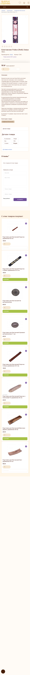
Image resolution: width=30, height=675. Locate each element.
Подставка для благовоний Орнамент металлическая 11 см (14, 333)
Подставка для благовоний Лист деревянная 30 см (12, 460)
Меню (4, 7)
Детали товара (6, 128)
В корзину (14, 69)
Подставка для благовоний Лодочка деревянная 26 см (13, 237)
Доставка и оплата (7, 149)
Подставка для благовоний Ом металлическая (12, 301)
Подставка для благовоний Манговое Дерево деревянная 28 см (14, 428)
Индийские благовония (7, 121)
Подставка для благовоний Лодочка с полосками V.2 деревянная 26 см (14, 397)
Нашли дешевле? (10, 65)
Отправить (20, 199)
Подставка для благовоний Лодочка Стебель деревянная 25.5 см (13, 269)
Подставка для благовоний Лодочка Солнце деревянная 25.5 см (13, 365)
